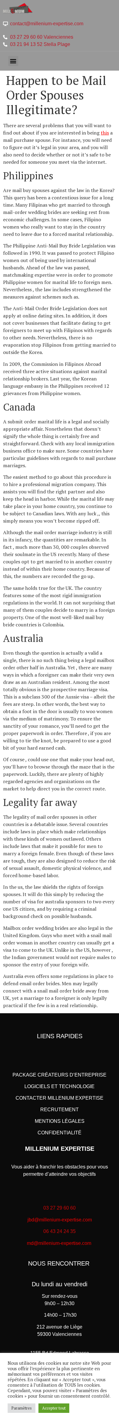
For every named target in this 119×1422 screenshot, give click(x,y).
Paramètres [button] (21, 1408)
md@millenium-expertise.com (59, 1243)
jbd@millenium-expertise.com (59, 1219)
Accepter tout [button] (54, 1408)
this (105, 132)
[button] (13, 61)
